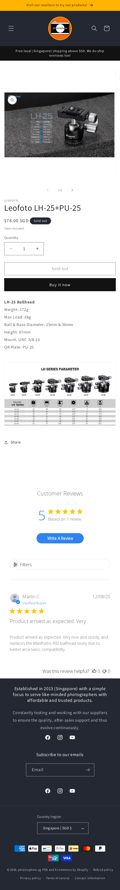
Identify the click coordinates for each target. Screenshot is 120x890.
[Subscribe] (88, 769)
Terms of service (57, 878)
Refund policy (103, 870)
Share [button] (16, 442)
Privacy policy (30, 878)
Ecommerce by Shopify (71, 869)
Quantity (11, 237)
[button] (11, 28)
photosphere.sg (29, 869)
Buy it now (60, 284)
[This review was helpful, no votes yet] (94, 671)
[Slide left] (48, 190)
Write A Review (60, 538)
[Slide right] (72, 190)
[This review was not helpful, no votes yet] (104, 671)
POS (45, 869)
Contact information (90, 878)
